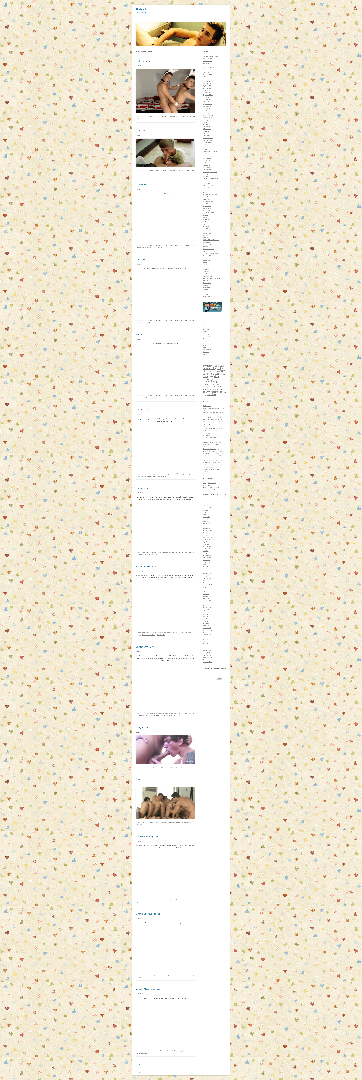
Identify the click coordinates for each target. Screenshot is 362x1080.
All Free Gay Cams (208, 138)
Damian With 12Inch (146, 646)
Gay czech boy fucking (209, 428)
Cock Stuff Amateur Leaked (210, 179)
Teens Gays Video (207, 276)
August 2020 (206, 539)
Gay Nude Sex (207, 210)
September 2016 (207, 607)
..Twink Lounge (207, 70)
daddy (211, 376)
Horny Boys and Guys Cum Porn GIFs (213, 413)
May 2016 (205, 616)
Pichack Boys (206, 265)
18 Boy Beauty (207, 129)
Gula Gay (205, 235)
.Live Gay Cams (207, 108)
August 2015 (206, 637)
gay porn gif (206, 334)
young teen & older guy (147, 566)
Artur (204, 483)
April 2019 (205, 553)
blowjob (184, 170)
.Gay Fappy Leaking (208, 97)
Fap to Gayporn (207, 190)
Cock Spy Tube (207, 176)
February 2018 (207, 573)
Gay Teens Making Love (147, 836)
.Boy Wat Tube (207, 88)
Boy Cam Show (207, 158)
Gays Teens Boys (207, 231)
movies (172, 245)
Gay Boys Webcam (208, 201)
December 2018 (207, 558)
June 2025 (205, 510)
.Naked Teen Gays (208, 111)
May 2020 (205, 542)
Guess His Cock (207, 233)
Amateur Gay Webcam (209, 142)
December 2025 (207, 508)
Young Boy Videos (208, 296)
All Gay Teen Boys (207, 140)
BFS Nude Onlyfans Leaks (210, 151)
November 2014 (207, 657)
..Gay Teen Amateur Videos (210, 56)
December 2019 (207, 546)
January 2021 (206, 535)
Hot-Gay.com (206, 242)
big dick (150, 715)
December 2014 (207, 655)
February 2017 (207, 596)
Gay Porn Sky (206, 217)
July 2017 (205, 587)
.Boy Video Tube (207, 86)
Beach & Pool (206, 149)
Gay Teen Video (207, 224)
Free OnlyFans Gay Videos (210, 194)
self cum (205, 389)
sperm (154, 476)
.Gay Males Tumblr (208, 102)
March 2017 (206, 594)
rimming (205, 387)
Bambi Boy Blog (207, 147)
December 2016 (207, 601)
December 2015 (207, 628)
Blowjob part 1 (143, 727)
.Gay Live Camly (207, 99)
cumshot (219, 373)
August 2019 (206, 548)
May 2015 (205, 644)
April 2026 (205, 505)
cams (204, 327)
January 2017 (206, 598)
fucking (207, 379)
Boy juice (140, 334)
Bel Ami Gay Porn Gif (208, 417)
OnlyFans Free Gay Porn (209, 260)
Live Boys (205, 246)
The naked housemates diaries (211, 278)
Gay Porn (205, 215)
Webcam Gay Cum (208, 292)
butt (189, 822)
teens (182, 245)
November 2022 (207, 521)
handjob (186, 1051)
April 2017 (205, 591)
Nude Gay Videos (207, 258)
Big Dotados (206, 154)
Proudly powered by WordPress (144, 1072)
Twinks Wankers (207, 287)
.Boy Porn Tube (207, 83)
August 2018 (206, 562)
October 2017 (206, 582)
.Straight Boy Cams (208, 115)
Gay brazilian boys (208, 442)
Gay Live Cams (207, 206)
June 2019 (205, 551)
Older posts (140, 1065)
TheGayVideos (207, 283)
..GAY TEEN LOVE (207, 58)
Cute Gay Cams (207, 181)
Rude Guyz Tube (207, 271)
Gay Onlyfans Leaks (208, 213)
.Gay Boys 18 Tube (208, 95)
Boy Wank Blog (207, 165)
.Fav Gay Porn (206, 92)
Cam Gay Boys (207, 169)
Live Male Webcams (208, 249)
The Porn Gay (206, 280)
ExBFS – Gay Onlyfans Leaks (210, 185)
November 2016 (207, 603)
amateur (144, 715)
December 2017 (207, 578)
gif (171, 116)
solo (164, 715)
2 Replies (138, 65)
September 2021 (207, 530)
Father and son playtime (209, 451)
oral (151, 635)
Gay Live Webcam (208, 208)
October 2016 (206, 605)
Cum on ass (209, 485)
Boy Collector (206, 160)
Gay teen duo (206, 435)
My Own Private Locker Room (211, 253)
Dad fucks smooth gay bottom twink (213, 469)
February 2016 (207, 623)
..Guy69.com (206, 65)
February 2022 (207, 528)
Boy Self (205, 163)
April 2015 (205, 646)
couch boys (141, 184)
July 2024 (205, 514)
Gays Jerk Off (206, 228)
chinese (218, 371)
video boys (191, 245)
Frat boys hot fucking (209, 456)
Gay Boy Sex (206, 199)
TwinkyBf (205, 290)
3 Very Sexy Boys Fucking (148, 913)
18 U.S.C (145, 18)
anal (183, 116)
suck (220, 391)
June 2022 (205, 526)
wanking (168, 715)
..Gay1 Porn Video (208, 63)
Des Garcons (206, 183)
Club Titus (205, 174)
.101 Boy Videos (207, 77)
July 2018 (205, 564)
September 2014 (207, 662)
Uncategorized (207, 349)
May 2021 (205, 533)
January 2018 (206, 576)
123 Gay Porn (206, 126)
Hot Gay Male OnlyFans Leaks (211, 240)
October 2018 (206, 560)
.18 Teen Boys (206, 79)
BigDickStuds (206, 156)
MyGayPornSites (207, 256)
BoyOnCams (206, 167)
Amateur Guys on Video (209, 145)
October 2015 (206, 632)
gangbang (215, 379)
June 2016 (205, 614)
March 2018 (206, 571)
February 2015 (207, 650)
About (153, 18)
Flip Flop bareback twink (209, 449)
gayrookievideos (207, 226)
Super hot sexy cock (213, 487)
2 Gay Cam (206, 131)
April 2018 (205, 569)
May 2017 (205, 589)
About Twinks (206, 135)
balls (175, 767)
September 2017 (207, 585)
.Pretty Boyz (206, 113)
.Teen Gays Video (207, 120)
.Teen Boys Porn (207, 117)
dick (183, 767)
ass (187, 822)
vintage (205, 395)
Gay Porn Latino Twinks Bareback (212, 437)
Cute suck (140, 130)
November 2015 (207, 630)
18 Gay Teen (143, 9)
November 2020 (207, 537)
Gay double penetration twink (211, 424)
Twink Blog (206, 285)
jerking (214, 381)
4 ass (138, 778)
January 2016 (206, 625)
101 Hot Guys (206, 124)
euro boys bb (142, 259)
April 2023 (205, 519)
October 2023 (206, 517)
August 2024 (206, 512)
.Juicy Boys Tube (207, 106)
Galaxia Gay (206, 197)
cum (143, 476)
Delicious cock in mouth (209, 462)
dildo (222, 376)
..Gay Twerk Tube (207, 61)
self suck (211, 389)
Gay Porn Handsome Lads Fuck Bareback (214, 431)
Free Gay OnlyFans (208, 192)
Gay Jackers (206, 203)
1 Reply (138, 414)
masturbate (159, 715)
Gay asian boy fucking (209, 453)
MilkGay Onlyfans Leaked (210, 251)
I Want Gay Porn (207, 244)
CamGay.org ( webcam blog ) (211, 172)
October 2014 (206, 659)
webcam (205, 354)
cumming (147, 476)
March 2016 (206, 621)
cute (186, 116)
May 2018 (205, 567)
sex (189, 116)
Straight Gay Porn (208, 494)
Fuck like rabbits (143, 60)
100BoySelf (206, 122)
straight (214, 391)
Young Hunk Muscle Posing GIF (211, 408)
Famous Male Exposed (209, 188)
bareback (138, 323)
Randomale (206, 269)
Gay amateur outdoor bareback (211, 444)
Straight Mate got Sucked (148, 988)
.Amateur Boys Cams (208, 81)
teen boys (177, 245)
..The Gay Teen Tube (208, 68)
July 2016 (205, 612)
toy (224, 392)
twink (173, 116)
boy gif (151, 116)
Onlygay (205, 262)
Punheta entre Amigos (209, 267)
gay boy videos (157, 245)
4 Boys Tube (206, 133)
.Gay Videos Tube (207, 104)
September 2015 (207, 635)
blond (224, 369)
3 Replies (138, 841)
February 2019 (207, 555)
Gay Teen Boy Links (208, 222)
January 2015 (206, 653)
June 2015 (205, 641)
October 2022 (206, 524)
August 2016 (206, 610)
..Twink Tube (206, 72)
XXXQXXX (205, 294)
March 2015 (206, 648)
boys (155, 116)
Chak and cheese (144, 487)
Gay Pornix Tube (207, 219)
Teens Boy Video (207, 274)
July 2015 (205, 639)
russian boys (151, 248)
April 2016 (205, 619)
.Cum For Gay (206, 90)
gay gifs (159, 116)
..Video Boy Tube (207, 74)
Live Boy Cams (207, 406)
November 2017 (207, 580)
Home (137, 18)
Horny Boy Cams (207, 237)
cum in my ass (143, 409)
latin (219, 382)
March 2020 (206, 544)
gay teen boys (166, 116)
